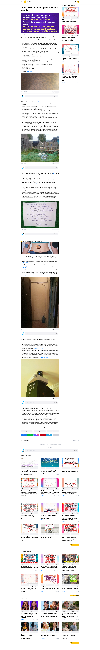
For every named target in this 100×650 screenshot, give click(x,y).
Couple (63, 42)
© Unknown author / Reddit (41, 190)
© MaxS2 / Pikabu (23, 398)
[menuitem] (38, 2)
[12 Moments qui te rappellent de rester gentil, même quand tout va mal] (70, 49)
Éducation (63, 82)
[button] (27, 431)
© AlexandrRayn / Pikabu (42, 118)
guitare (26, 118)
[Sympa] (27, 1)
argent (29, 179)
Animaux (63, 591)
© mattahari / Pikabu (45, 56)
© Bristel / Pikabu (30, 71)
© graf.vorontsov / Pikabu (24, 329)
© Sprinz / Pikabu (23, 229)
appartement (38, 101)
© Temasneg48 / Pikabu (24, 91)
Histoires (22, 496)
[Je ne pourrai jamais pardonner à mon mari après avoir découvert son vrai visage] (50, 507)
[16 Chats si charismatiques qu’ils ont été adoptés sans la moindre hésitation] (70, 579)
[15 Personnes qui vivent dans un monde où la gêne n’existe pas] (70, 12)
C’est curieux (23, 570)
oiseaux (35, 174)
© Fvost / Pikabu (39, 183)
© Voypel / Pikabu (23, 163)
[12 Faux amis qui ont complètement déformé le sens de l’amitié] (29, 558)
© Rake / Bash (24, 267)
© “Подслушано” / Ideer (26, 275)
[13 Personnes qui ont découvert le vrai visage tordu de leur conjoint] (70, 462)
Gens (63, 61)
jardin (54, 173)
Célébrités (63, 572)
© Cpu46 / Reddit (25, 262)
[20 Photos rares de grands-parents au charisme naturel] (50, 528)
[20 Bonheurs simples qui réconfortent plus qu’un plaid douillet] (29, 507)
